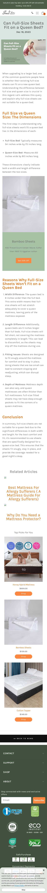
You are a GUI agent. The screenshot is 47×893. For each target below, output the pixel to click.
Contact (8, 753)
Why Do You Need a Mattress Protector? (23, 517)
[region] (23, 4)
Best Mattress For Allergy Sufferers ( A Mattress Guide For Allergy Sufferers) (24, 493)
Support (8, 762)
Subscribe (39, 800)
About (7, 781)
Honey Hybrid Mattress (23, 584)
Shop (23, 593)
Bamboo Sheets (23, 647)
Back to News (25, 738)
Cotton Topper (23, 710)
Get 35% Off (23, 260)
